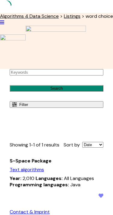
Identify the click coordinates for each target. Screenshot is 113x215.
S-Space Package (31, 161)
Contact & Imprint (30, 212)
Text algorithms (27, 169)
